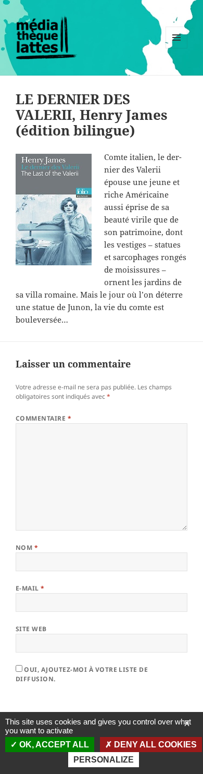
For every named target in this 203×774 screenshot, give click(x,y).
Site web (31, 628)
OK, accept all (53, 744)
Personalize (103, 759)
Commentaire (43, 418)
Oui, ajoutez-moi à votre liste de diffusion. (82, 674)
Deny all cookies (154, 744)
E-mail (30, 588)
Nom (27, 547)
